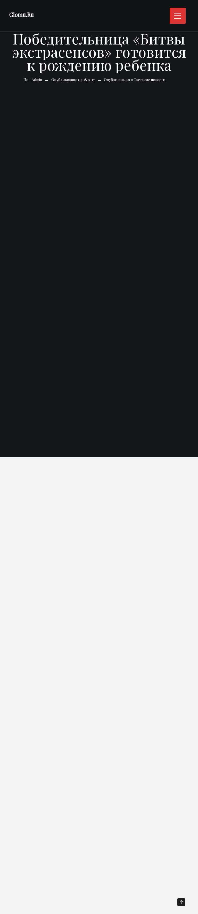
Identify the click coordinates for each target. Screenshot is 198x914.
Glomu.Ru (21, 14)
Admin (37, 79)
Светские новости (150, 79)
